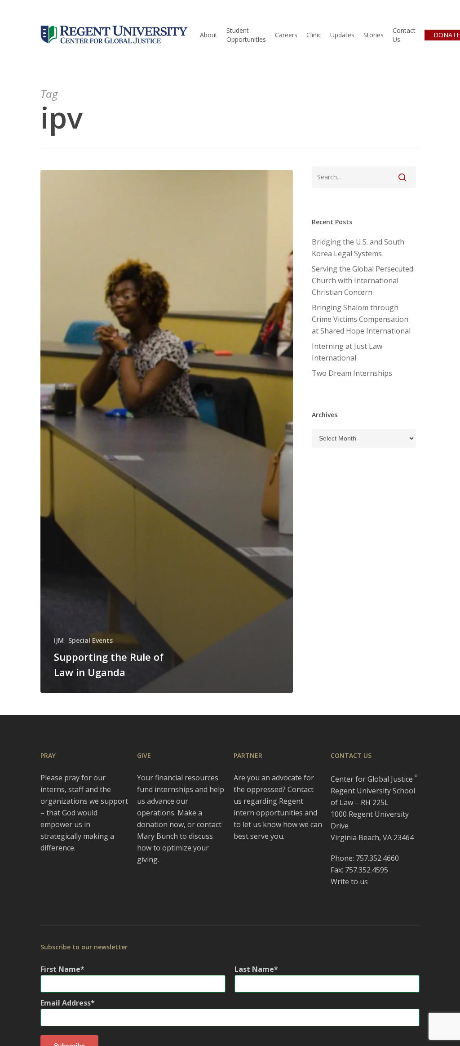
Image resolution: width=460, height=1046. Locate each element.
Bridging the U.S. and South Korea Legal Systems (358, 247)
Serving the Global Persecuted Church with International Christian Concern (362, 280)
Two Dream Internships (352, 373)
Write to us (349, 881)
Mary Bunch (157, 836)
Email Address (65, 1003)
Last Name (254, 969)
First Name (60, 969)
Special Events (90, 640)
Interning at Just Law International (347, 352)
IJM (59, 640)
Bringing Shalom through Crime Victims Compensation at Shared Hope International (361, 319)
